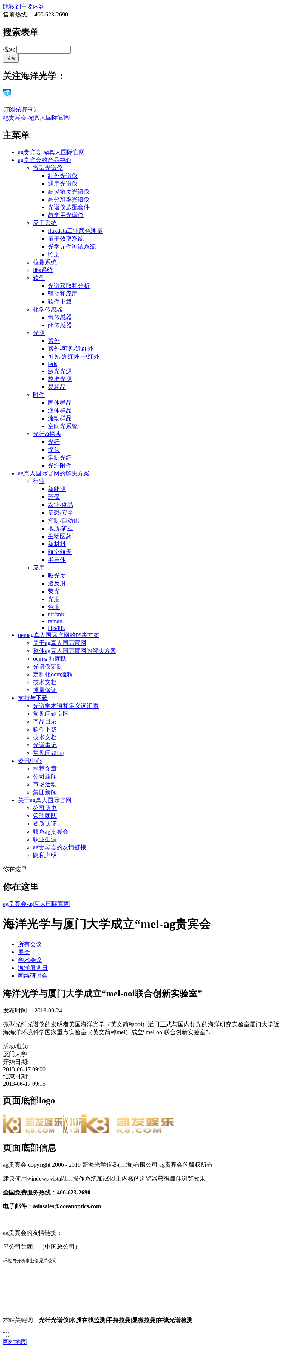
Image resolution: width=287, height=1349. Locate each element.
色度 (54, 607)
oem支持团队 (50, 658)
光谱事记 (45, 745)
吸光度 (57, 575)
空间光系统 (63, 426)
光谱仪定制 (48, 666)
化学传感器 (48, 309)
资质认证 (45, 823)
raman (55, 621)
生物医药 (60, 536)
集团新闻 (45, 792)
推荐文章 (45, 768)
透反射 (57, 583)
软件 (39, 278)
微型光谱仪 (48, 168)
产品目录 (45, 721)
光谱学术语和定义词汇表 (66, 706)
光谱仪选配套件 (69, 207)
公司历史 (45, 808)
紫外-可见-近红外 (70, 348)
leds (52, 364)
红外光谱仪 (63, 176)
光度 (54, 599)
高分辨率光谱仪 (69, 199)
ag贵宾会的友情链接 (59, 847)
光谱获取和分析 (69, 286)
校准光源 (60, 379)
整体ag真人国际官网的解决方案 (74, 651)
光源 (39, 333)
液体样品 (60, 410)
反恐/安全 (60, 512)
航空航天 (60, 552)
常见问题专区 (51, 713)
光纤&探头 (47, 434)
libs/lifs (56, 628)
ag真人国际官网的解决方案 (53, 473)
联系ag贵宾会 (50, 831)
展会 (24, 952)
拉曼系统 (45, 262)
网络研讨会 (33, 975)
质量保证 (45, 690)
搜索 (9, 49)
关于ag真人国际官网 (59, 643)
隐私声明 (45, 855)
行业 (39, 481)
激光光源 (60, 371)
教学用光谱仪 (66, 215)
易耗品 (57, 387)
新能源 (57, 489)
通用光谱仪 (63, 183)
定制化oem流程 (53, 674)
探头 (54, 450)
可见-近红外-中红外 (73, 356)
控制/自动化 (63, 520)
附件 (39, 395)
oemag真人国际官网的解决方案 (58, 635)
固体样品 (60, 402)
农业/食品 (60, 505)
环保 (54, 497)
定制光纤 (60, 457)
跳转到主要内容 (24, 6)
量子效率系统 (66, 238)
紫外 (54, 341)
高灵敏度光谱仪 (69, 191)
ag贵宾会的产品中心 (44, 160)
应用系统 (45, 223)
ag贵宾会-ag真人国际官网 (36, 117)
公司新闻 (45, 776)
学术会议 (30, 960)
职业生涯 (45, 839)
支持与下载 (33, 698)
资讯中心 (30, 761)
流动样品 (60, 418)
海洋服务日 (33, 968)
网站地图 (15, 1342)
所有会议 (30, 944)
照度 (54, 254)
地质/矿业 (60, 528)
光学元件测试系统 (72, 246)
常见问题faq (48, 753)
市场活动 (45, 784)
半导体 (57, 560)
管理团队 (45, 816)
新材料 (57, 544)
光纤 (54, 442)
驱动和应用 (63, 293)
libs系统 (43, 270)
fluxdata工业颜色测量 (75, 231)
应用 (39, 567)
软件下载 (60, 301)
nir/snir (56, 614)
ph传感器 (60, 325)
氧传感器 (60, 317)
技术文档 (45, 682)
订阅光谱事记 (21, 109)
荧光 (54, 591)
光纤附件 (60, 465)
